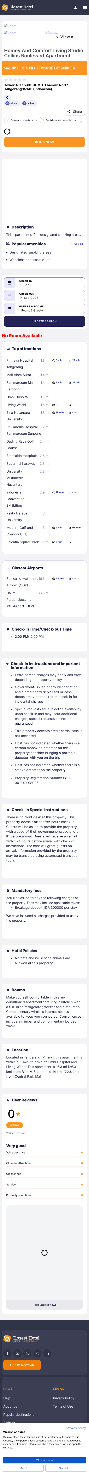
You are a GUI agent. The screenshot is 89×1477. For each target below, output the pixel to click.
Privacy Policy (63, 1398)
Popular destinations (18, 1414)
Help (6, 1398)
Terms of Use (63, 1406)
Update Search (44, 321)
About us (10, 1406)
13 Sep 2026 (28, 285)
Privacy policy (76, 1428)
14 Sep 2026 (29, 297)
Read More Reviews (44, 1304)
